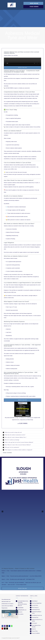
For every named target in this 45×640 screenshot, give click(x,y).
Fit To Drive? (34, 623)
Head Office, (20, 602)
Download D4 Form (36, 609)
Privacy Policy (35, 631)
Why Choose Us (35, 607)
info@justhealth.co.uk (22, 609)
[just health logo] (12, 3)
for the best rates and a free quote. (16, 172)
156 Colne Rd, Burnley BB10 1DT (22, 605)
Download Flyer (35, 617)
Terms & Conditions (36, 633)
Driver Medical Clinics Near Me (36, 626)
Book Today (6, 389)
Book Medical (34, 601)
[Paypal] (9, 626)
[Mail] (5, 628)
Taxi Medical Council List (37, 615)
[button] (22, 432)
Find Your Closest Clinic (36, 603)
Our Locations (20, 614)
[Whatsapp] (12, 626)
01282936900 (20, 607)
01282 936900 (23, 423)
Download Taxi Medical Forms (36, 612)
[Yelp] (2, 628)
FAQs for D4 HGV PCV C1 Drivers (37, 620)
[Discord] (7, 626)
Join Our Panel (35, 605)
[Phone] (7, 628)
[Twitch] (5, 626)
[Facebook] (2, 626)
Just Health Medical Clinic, (23, 601)
